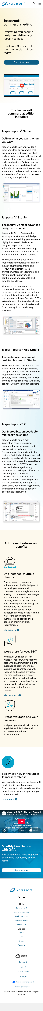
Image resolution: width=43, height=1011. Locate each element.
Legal (21, 967)
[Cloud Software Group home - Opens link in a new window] (21, 956)
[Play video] (22, 85)
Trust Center (22, 972)
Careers (22, 962)
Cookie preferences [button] (23, 987)
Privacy (22, 977)
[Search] (34, 4)
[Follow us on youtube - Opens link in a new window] (24, 897)
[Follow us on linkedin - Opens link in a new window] (18, 897)
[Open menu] (40, 4)
